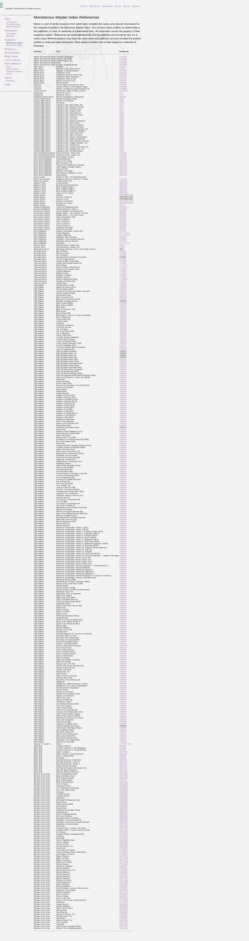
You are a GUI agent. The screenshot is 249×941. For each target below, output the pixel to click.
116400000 (123, 920)
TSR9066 (123, 299)
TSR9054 (123, 505)
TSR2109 (123, 540)
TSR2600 (123, 616)
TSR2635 (123, 574)
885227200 (123, 844)
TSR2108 (123, 497)
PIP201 (122, 245)
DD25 (121, 149)
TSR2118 (123, 542)
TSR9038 (123, 451)
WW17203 (123, 770)
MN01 (121, 99)
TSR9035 (123, 620)
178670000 (123, 918)
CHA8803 (123, 89)
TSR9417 (123, 718)
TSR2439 (123, 740)
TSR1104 (123, 654)
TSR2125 (123, 548)
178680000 (123, 832)
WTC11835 (123, 892)
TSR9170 (123, 495)
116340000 (123, 846)
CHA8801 (123, 85)
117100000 (123, 888)
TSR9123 (123, 341)
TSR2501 (123, 568)
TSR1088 (123, 321)
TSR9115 (123, 626)
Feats (8, 67)
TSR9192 (123, 437)
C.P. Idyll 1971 (125, 744)
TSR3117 (123, 317)
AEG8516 (123, 63)
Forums (83, 6)
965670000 (123, 896)
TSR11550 (123, 886)
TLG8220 (123, 271)
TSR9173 (123, 345)
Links (8, 84)
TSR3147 (123, 714)
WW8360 (122, 213)
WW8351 (122, 219)
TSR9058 (123, 287)
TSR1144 (123, 590)
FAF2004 (123, 155)
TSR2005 (123, 433)
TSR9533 (123, 449)
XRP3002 (123, 97)
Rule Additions (13, 63)
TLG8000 (123, 263)
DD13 (121, 147)
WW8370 (122, 217)
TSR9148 (123, 724)
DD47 (121, 107)
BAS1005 (123, 75)
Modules (10, 36)
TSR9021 (123, 720)
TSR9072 (123, 425)
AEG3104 (123, 57)
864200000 (123, 908)
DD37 (121, 111)
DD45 (121, 113)
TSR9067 (123, 313)
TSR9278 (123, 604)
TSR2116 (123, 538)
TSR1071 (123, 369)
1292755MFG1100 (126, 201)
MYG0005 (123, 181)
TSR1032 (123, 489)
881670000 (123, 776)
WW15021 (123, 762)
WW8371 (122, 229)
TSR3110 (123, 734)
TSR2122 (123, 546)
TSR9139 (123, 399)
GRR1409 (123, 163)
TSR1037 (123, 377)
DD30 (121, 125)
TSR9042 (123, 473)
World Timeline (13, 26)
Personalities (12, 52)
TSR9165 (123, 660)
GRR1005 (123, 169)
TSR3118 (123, 690)
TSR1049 (123, 684)
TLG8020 (123, 261)
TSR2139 (123, 556)
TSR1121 (123, 682)
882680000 (123, 872)
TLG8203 (123, 269)
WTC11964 (123, 858)
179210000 (123, 874)
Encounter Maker (14, 45)
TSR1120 (123, 656)
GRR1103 (123, 173)
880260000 (123, 778)
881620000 (123, 788)
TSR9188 (123, 678)
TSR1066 (123, 515)
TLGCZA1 (123, 265)
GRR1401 (123, 171)
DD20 (121, 133)
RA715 (122, 205)
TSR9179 (123, 622)
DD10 (121, 119)
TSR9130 (123, 397)
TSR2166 (123, 562)
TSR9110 (123, 503)
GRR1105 (123, 165)
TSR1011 (123, 359)
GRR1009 (123, 167)
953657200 (123, 922)
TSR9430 (123, 435)
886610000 (123, 826)
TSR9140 (123, 409)
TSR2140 (123, 580)
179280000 (123, 898)
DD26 (121, 129)
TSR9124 (123, 343)
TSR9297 (123, 389)
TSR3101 (123, 285)
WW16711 (123, 766)
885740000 (123, 790)
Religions (10, 49)
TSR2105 (123, 534)
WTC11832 (123, 880)
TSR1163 (123, 672)
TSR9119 (123, 662)
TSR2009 (123, 523)
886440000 (123, 784)
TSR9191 (123, 331)
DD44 (121, 127)
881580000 (123, 904)
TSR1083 (123, 517)
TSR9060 (123, 513)
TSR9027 (123, 738)
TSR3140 (123, 315)
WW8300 (122, 746)
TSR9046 (123, 431)
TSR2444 (123, 519)
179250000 (123, 794)
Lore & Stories (13, 60)
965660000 (123, 906)
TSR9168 (123, 521)
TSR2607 (123, 614)
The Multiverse (13, 24)
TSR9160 (123, 638)
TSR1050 (123, 706)
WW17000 (123, 752)
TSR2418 (123, 485)
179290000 (123, 910)
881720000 (123, 926)
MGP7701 (123, 207)
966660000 (123, 818)
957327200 (123, 824)
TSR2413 (123, 716)
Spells (8, 77)
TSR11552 (123, 868)
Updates (136, 6)
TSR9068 (123, 511)
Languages (11, 22)
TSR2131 (123, 339)
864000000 (123, 814)
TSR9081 (123, 618)
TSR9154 (123, 584)
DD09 (121, 143)
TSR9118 (123, 383)
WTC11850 (123, 862)
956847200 (123, 812)
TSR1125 (123, 594)
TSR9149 (123, 598)
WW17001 (123, 754)
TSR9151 (123, 371)
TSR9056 (123, 349)
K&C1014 (123, 179)
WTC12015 (123, 882)
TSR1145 (123, 648)
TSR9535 (123, 728)
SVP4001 (122, 251)
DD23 (121, 115)
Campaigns (11, 30)
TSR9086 (123, 722)
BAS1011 (123, 79)
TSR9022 (123, 708)
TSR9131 (123, 407)
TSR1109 (123, 333)
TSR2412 (123, 293)
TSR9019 (123, 385)
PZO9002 (123, 241)
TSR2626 (123, 387)
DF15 (121, 95)
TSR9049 (123, 501)
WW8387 (122, 221)
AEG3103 (123, 65)
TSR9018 (123, 457)
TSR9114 (123, 624)
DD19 (121, 141)
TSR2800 (123, 347)
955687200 (123, 820)
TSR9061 (123, 499)
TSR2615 (123, 612)
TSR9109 (123, 297)
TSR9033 (123, 439)
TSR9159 (123, 477)
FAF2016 (123, 153)
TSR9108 (123, 309)
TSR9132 (123, 405)
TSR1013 (123, 363)
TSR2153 (123, 576)
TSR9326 (123, 381)
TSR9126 (123, 289)
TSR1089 (123, 393)
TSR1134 (123, 479)
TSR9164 (123, 692)
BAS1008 (123, 77)
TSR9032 (123, 461)
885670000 (123, 912)
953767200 (123, 876)
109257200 (123, 822)
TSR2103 (123, 530)
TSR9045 (123, 668)
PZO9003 (123, 239)
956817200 (123, 878)
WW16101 (123, 189)
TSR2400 (123, 373)
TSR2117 (123, 337)
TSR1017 (123, 367)
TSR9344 (123, 696)
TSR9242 (123, 507)
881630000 (123, 850)
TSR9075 (123, 632)
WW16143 (123, 193)
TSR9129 (123, 664)
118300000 (123, 914)
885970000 (123, 798)
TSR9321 (123, 674)
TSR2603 (123, 610)
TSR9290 (123, 303)
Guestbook (107, 6)
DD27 (121, 131)
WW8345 (122, 756)
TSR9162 (123, 493)
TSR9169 (123, 630)
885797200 (123, 860)
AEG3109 (123, 59)
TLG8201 (123, 281)
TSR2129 (123, 552)
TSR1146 (123, 644)
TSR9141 (123, 417)
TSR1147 (123, 588)
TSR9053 (123, 600)
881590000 (123, 774)
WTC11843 (123, 900)
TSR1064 (123, 455)
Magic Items (11, 56)
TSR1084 (123, 650)
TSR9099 (123, 712)
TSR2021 (123, 419)
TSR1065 (123, 686)
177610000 (123, 864)
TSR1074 (123, 698)
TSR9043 (123, 481)
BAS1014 (123, 73)
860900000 (123, 842)
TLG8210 (123, 277)
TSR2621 (123, 459)
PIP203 (122, 247)
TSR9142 (123, 401)
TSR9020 (123, 676)
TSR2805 (123, 688)
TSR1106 (123, 335)
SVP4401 (122, 259)
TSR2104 (123, 532)
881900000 (123, 800)
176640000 (123, 796)
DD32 (121, 121)
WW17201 (123, 772)
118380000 (123, 916)
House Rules (12, 69)
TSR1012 (123, 361)
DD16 (121, 151)
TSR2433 (123, 550)
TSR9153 (123, 483)
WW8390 (122, 758)
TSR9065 (123, 447)
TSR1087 (123, 295)
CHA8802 (123, 87)
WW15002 (123, 760)
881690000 (123, 816)
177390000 (123, 902)
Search (126, 6)
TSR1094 (123, 325)
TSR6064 (123, 628)
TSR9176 (123, 415)
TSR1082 (123, 742)
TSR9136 (123, 411)
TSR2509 (123, 596)
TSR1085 (123, 445)
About (118, 6)
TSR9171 (123, 471)
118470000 (123, 840)
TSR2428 (123, 307)
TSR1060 (123, 652)
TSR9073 (123, 491)
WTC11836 (123, 834)
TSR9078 (123, 467)
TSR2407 (123, 429)
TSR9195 (123, 602)
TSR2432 (123, 327)
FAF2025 (123, 157)
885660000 (123, 838)
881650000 (123, 804)
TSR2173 (123, 564)
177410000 (123, 852)
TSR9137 (123, 395)
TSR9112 (123, 582)
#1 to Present (124, 233)
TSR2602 (123, 570)
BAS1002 (123, 71)
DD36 (121, 123)
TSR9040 (123, 666)
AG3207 (122, 67)
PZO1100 (123, 231)
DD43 (121, 117)
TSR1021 (123, 365)
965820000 (123, 866)
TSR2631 (123, 379)
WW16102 (123, 191)
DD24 (121, 137)
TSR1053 (123, 636)
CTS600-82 (123, 91)
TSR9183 (123, 640)
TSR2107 (123, 536)
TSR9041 (123, 291)
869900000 (123, 810)
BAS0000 (123, 83)
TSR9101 (123, 670)
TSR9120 (123, 736)
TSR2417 (123, 305)
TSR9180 (123, 413)
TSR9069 (123, 700)
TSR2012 (123, 443)
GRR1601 (123, 159)
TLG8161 (123, 275)
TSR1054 (123, 465)
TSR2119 (123, 544)
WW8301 (122, 748)
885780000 (123, 894)
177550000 (123, 870)
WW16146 (123, 183)
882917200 (123, 856)
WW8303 (122, 750)
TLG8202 (123, 283)
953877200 (123, 830)
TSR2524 (123, 578)
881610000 (123, 782)
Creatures (10, 39)
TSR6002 (123, 323)
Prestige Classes (14, 71)
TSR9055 (123, 710)
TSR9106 (123, 487)
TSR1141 (123, 311)
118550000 (123, 802)
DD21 (121, 109)
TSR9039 (123, 680)
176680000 (123, 806)
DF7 (121, 93)
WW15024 (123, 764)
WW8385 (122, 227)
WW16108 (123, 185)
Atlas (7, 18)
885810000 (123, 924)
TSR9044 (123, 606)
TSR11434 (123, 646)
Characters (11, 33)
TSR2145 (123, 558)
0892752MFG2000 (126, 195)
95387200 (123, 780)
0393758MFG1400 (126, 203)
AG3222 (122, 69)
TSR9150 (123, 694)
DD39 (121, 145)
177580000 (123, 836)
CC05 (121, 103)
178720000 (123, 786)
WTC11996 (123, 928)
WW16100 (123, 187)
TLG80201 (123, 279)
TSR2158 (123, 560)
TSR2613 (123, 572)
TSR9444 (123, 730)
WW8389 (122, 225)
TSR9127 (123, 423)
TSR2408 (123, 391)
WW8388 (122, 223)
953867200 (123, 792)
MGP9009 (123, 209)
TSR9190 (123, 475)
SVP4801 (122, 253)
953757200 (123, 828)
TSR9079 (123, 732)
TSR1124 (123, 592)
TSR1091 (123, 329)
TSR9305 (123, 586)
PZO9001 (123, 237)
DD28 (121, 139)
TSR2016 (123, 526)
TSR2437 (123, 702)
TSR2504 (123, 642)
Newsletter (95, 6)
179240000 (123, 848)
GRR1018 (123, 175)
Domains (10, 81)
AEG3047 (123, 61)
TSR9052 (123, 608)
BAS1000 (123, 81)
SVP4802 (122, 255)
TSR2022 (123, 509)
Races (9, 74)
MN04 (121, 101)
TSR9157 (123, 704)
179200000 (123, 884)
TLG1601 (123, 273)
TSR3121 (123, 463)
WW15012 (123, 768)
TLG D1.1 (123, 267)
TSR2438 (123, 375)
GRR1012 (123, 161)
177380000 (123, 854)
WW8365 (122, 211)
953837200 (123, 808)
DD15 (121, 135)
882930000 (123, 890)
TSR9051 (123, 319)
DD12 (121, 105)
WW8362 (122, 215)
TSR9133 (123, 403)
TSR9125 (123, 441)
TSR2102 (123, 528)
